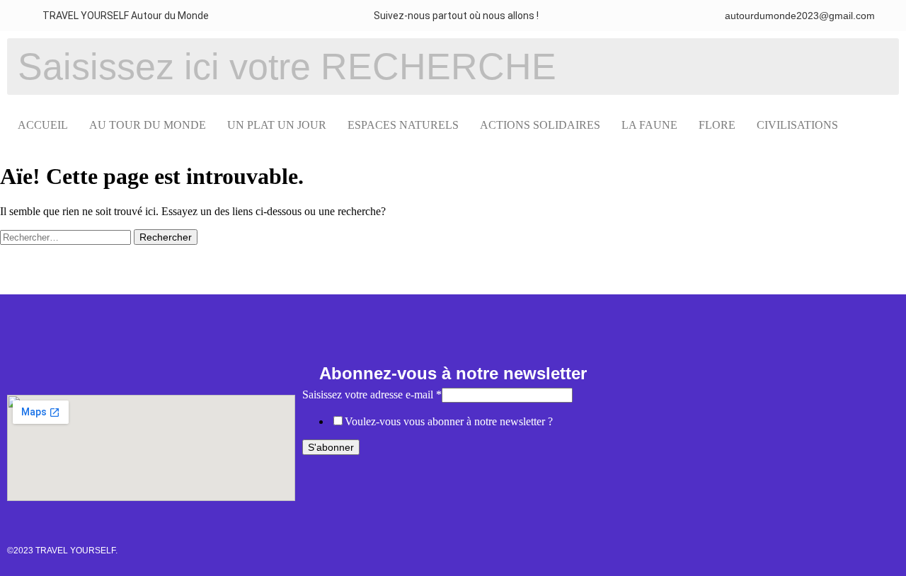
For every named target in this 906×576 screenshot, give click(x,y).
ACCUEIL (43, 125)
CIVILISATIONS (797, 125)
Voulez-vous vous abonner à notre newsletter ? (449, 421)
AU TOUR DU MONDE (147, 125)
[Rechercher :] (67, 237)
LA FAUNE (649, 125)
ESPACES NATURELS (403, 125)
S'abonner (331, 447)
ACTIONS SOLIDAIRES (540, 125)
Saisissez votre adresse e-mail (372, 394)
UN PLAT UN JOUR (276, 125)
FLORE (717, 125)
